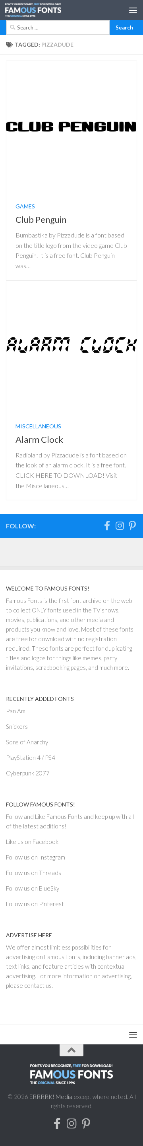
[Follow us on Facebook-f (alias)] (107, 525)
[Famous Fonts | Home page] (42, 10)
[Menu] (133, 10)
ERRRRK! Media (50, 1096)
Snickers (17, 726)
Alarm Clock (39, 439)
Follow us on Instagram (35, 857)
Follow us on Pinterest (35, 903)
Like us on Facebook (32, 841)
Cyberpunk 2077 (28, 773)
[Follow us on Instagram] (119, 525)
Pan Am (15, 710)
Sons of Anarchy (27, 742)
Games (25, 206)
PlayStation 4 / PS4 (30, 757)
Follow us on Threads (33, 872)
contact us (38, 985)
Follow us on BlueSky (32, 888)
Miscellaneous (38, 426)
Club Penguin (40, 219)
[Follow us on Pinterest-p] (132, 525)
